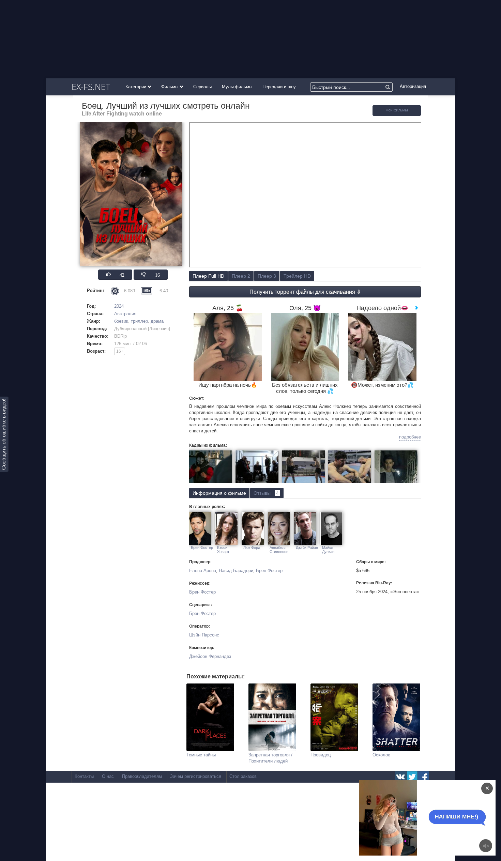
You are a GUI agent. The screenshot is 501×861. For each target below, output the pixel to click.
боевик (121, 321)
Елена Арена (202, 570)
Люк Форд (251, 547)
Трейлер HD (297, 276)
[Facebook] (423, 777)
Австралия (125, 313)
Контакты (84, 776)
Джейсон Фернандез (210, 656)
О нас (108, 776)
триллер (139, 321)
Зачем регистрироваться (195, 776)
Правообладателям (142, 776)
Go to (440, 817)
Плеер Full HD (208, 276)
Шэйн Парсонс (204, 634)
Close (414, 817)
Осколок (381, 754)
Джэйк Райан (307, 547)
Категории (136, 86)
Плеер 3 (267, 276)
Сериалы (202, 86)
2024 (119, 306)
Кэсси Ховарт (223, 549)
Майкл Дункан (328, 549)
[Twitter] (412, 777)
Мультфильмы (237, 86)
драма (157, 321)
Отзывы (266, 493)
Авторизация (413, 86)
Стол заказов (243, 776)
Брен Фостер (202, 547)
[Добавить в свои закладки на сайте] (397, 114)
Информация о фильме (219, 493)
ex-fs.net (91, 86)
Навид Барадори (236, 570)
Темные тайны (201, 754)
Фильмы (170, 86)
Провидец (320, 754)
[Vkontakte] (400, 777)
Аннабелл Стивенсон (279, 549)
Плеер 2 (241, 276)
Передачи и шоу (279, 86)
